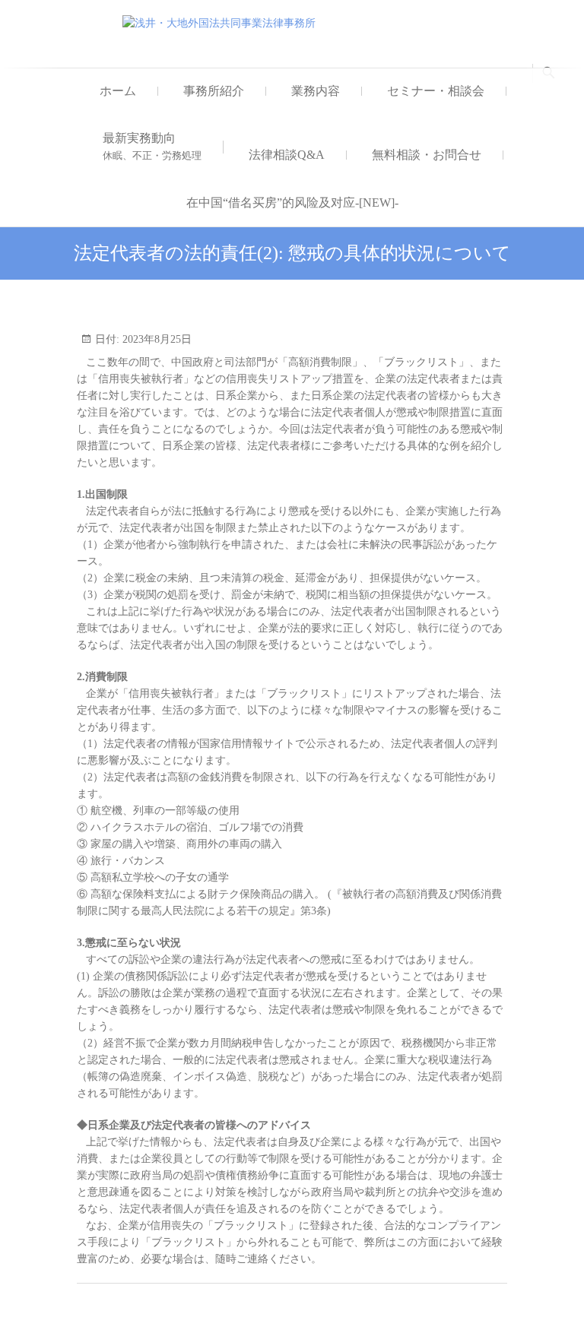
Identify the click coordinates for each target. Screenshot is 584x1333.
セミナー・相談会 (435, 90)
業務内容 (315, 90)
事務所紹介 (213, 90)
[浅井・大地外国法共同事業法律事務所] (222, 23)
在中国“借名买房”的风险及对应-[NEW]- (292, 202)
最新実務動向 (152, 146)
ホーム (118, 90)
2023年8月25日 (155, 339)
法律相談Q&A (287, 154)
